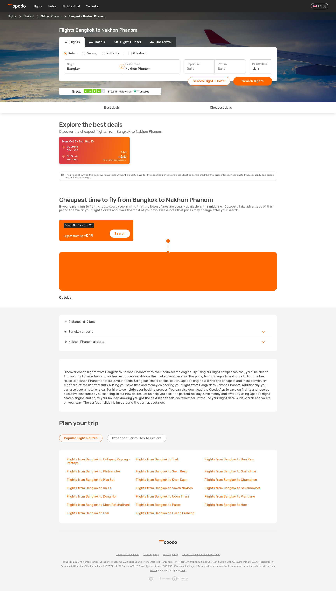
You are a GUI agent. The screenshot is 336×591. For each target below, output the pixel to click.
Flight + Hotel (71, 6)
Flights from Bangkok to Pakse (158, 505)
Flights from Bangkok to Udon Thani (162, 496)
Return (222, 64)
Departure (193, 64)
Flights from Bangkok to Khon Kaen (161, 480)
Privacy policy (170, 554)
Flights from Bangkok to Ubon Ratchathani (98, 505)
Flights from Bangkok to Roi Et (89, 488)
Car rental (92, 6)
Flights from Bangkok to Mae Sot (91, 480)
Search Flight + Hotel (209, 81)
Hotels (52, 6)
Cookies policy (151, 554)
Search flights (253, 81)
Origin (70, 64)
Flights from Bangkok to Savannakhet (232, 488)
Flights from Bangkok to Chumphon (231, 480)
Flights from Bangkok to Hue (226, 505)
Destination (132, 64)
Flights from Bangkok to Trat (157, 459)
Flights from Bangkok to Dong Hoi (91, 496)
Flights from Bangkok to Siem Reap (161, 471)
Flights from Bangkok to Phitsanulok (93, 471)
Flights (38, 6)
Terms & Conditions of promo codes (201, 554)
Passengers (259, 63)
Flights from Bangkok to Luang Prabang (165, 513)
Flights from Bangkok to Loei (88, 513)
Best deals (112, 107)
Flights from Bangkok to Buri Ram (229, 459)
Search (119, 233)
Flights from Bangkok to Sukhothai (230, 471)
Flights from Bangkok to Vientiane (230, 496)
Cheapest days (221, 107)
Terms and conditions (127, 554)
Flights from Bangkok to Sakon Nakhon (164, 488)
